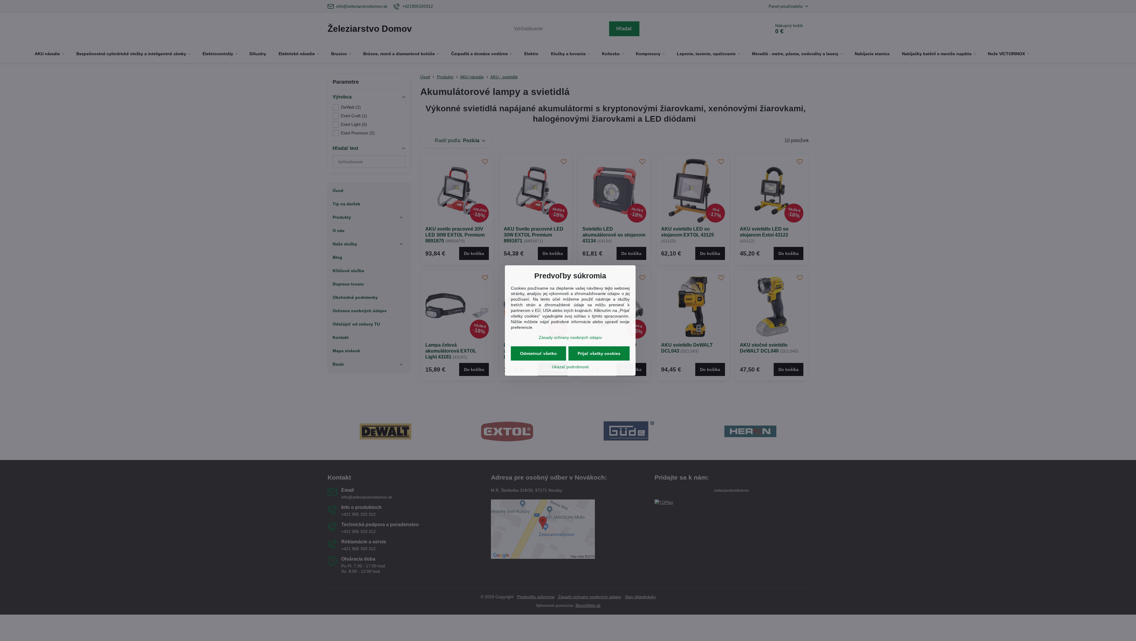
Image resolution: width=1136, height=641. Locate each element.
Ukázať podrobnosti (570, 366)
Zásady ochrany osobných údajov (570, 337)
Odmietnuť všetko (538, 353)
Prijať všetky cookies (599, 353)
